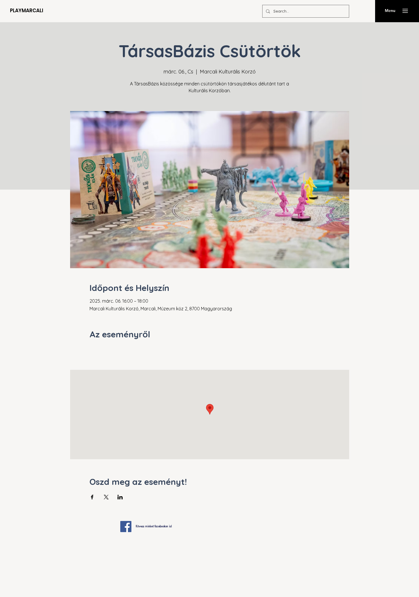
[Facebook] (125, 526)
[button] (405, 11)
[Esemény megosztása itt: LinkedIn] (120, 497)
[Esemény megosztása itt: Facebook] (92, 497)
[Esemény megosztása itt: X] (106, 497)
